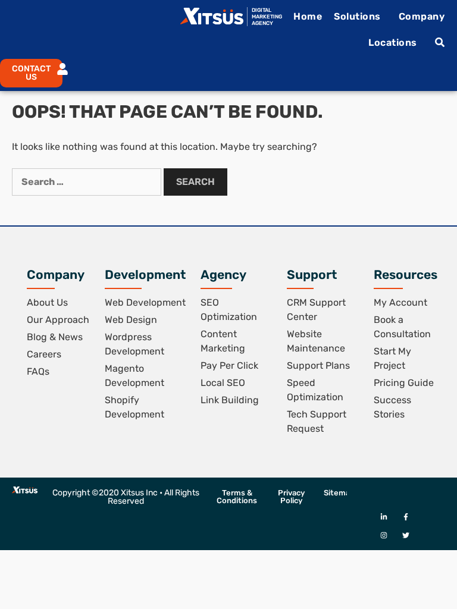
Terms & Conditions (237, 496)
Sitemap (339, 492)
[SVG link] (211, 16)
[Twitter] (405, 535)
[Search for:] (88, 181)
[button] (26, 73)
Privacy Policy (291, 496)
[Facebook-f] (405, 516)
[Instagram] (383, 535)
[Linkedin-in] (383, 516)
